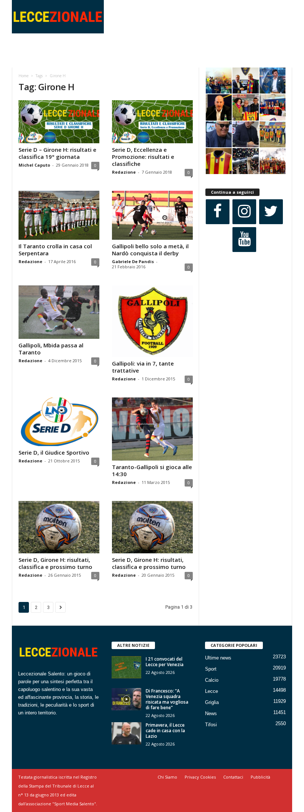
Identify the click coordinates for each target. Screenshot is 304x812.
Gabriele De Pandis (133, 261)
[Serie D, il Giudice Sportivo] (59, 421)
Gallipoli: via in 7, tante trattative (143, 367)
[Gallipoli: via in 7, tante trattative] (152, 321)
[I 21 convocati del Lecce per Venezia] (126, 667)
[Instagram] (244, 211)
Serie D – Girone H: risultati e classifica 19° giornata (57, 153)
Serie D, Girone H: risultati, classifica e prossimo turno (55, 563)
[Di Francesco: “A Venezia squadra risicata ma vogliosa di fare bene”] (126, 699)
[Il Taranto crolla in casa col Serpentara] (59, 215)
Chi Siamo (167, 777)
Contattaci (233, 777)
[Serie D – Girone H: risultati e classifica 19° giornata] (59, 121)
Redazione (124, 172)
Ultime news (218, 658)
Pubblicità (260, 777)
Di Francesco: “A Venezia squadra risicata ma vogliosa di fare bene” (167, 699)
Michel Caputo (34, 165)
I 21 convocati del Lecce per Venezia (165, 662)
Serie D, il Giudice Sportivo (54, 452)
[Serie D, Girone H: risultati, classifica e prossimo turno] (59, 527)
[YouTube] (244, 239)
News (211, 713)
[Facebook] (217, 211)
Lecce (211, 691)
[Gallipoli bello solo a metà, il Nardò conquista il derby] (152, 215)
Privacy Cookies (200, 777)
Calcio (211, 680)
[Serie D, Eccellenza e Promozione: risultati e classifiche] (152, 121)
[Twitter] (271, 211)
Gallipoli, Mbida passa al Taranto (51, 348)
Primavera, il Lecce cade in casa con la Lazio (165, 730)
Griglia (212, 702)
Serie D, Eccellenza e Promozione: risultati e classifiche (143, 156)
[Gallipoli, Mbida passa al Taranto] (59, 312)
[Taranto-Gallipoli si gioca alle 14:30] (152, 429)
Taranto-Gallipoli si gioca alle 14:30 (152, 470)
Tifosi (211, 724)
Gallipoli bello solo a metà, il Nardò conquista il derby (150, 249)
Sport (211, 669)
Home (24, 75)
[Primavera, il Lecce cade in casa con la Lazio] (126, 733)
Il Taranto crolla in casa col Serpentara (55, 249)
